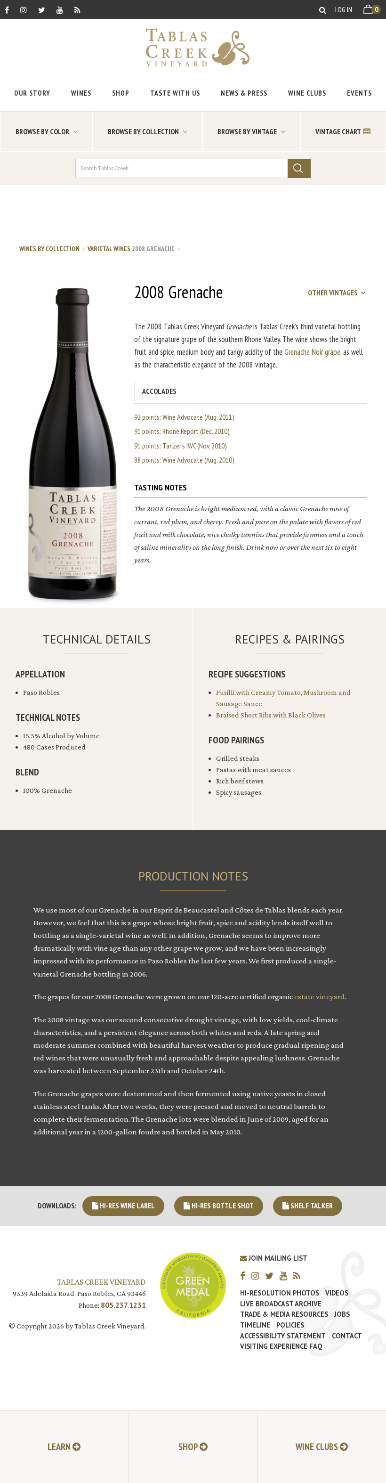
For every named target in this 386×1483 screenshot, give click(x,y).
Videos (336, 1293)
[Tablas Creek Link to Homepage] (193, 47)
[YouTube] (60, 9)
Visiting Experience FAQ (281, 1346)
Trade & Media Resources (284, 1314)
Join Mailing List (277, 1258)
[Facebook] (7, 9)
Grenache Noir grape (312, 352)
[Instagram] (24, 9)
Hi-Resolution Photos (279, 1293)
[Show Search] (322, 9)
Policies (290, 1325)
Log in (343, 9)
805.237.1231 (123, 1305)
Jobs (342, 1314)
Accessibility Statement (283, 1336)
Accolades (159, 391)
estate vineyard (319, 996)
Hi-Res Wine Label (126, 1205)
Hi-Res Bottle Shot (222, 1205)
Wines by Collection (49, 248)
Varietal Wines (109, 248)
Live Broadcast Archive (281, 1304)
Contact (347, 1336)
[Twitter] (41, 9)
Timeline (255, 1325)
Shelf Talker (311, 1205)
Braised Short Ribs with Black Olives (271, 715)
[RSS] (77, 9)
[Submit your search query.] (299, 168)
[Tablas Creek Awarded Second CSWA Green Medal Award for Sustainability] (193, 1284)
